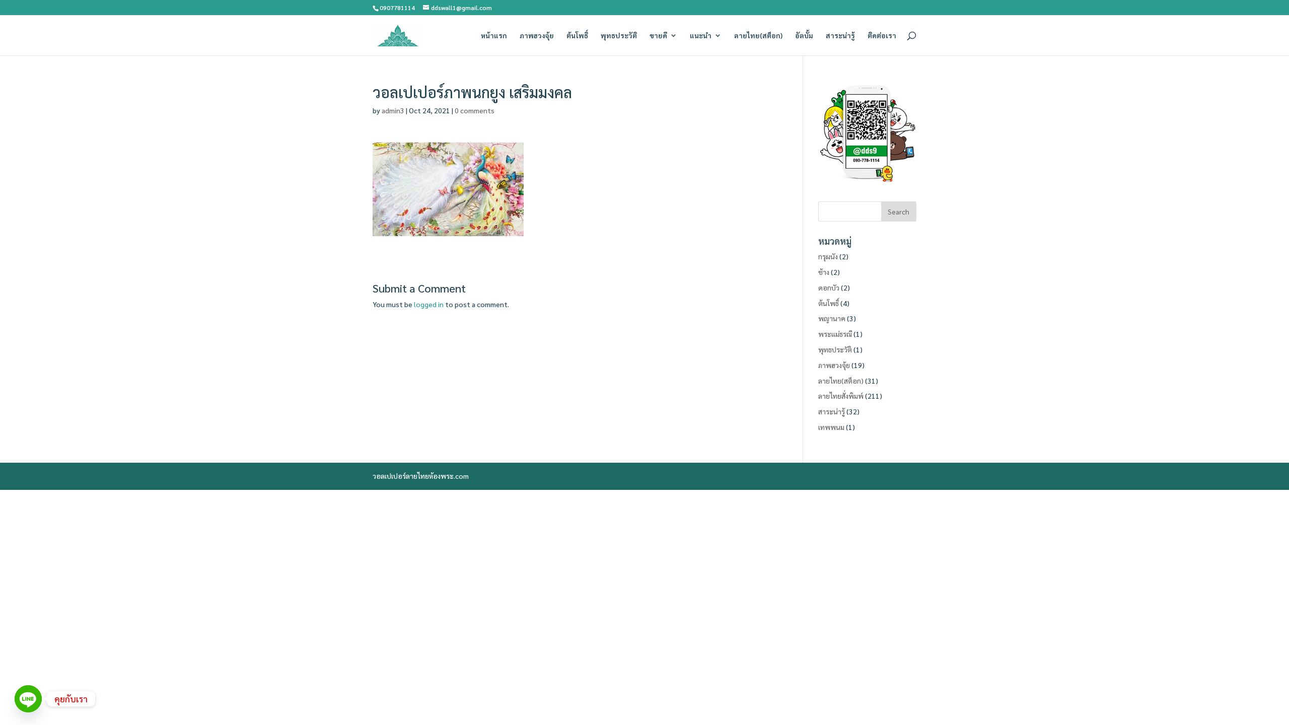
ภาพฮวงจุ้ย (537, 36)
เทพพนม (831, 426)
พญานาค (831, 318)
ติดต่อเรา (882, 36)
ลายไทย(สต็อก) (758, 36)
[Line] (28, 698)
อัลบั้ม (804, 36)
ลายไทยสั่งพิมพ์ (841, 395)
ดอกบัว (828, 287)
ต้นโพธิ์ (577, 36)
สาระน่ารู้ (840, 36)
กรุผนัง (828, 256)
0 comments (474, 110)
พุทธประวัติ (619, 36)
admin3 (393, 110)
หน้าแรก (494, 36)
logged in (429, 304)
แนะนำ (700, 36)
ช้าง (823, 271)
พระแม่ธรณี (835, 333)
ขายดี (658, 36)
